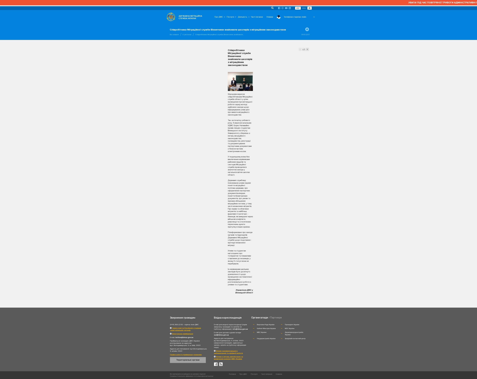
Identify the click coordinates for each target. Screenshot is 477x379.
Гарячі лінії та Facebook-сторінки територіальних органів (185, 329)
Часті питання (257, 17)
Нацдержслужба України (266, 339)
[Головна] (170, 17)
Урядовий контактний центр (295, 339)
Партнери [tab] (276, 317)
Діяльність (242, 17)
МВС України (261, 332)
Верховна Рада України (265, 325)
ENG (304, 8)
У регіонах (187, 34)
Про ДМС (219, 17)
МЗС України (289, 328)
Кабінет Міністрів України (266, 328)
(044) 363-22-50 (176, 325)
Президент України (292, 325)
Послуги (230, 17)
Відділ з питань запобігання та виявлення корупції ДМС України (228, 358)
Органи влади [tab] (259, 317)
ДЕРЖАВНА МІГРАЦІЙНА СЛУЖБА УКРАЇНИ (190, 17)
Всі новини (174, 34)
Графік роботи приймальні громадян (186, 355)
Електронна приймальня (182, 334)
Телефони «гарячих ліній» (295, 17)
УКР (298, 8)
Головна (232, 374)
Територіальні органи (187, 359)
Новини (270, 17)
